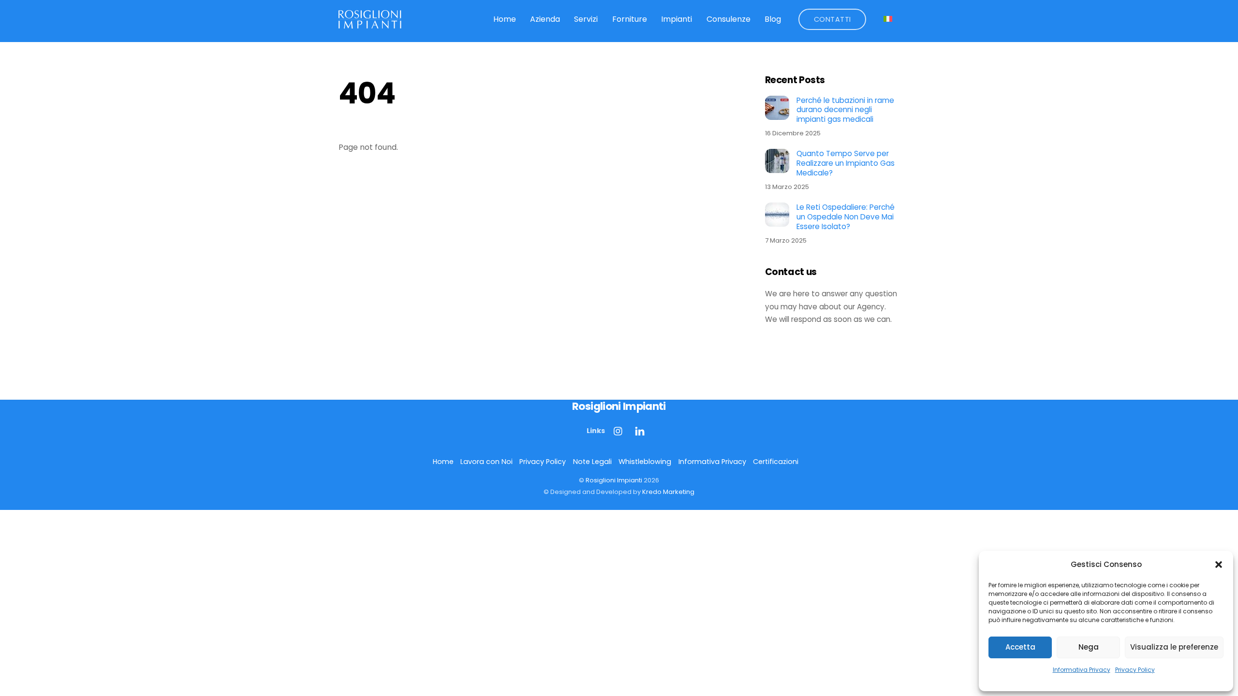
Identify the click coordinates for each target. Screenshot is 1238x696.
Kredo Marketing (668, 491)
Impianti (676, 19)
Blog (773, 19)
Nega (1088, 647)
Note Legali (592, 461)
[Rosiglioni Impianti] (370, 23)
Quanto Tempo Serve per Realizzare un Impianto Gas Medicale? (845, 163)
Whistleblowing (645, 461)
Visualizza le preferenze (1174, 647)
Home (504, 19)
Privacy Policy (1135, 670)
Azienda (545, 19)
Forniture (629, 19)
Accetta (1020, 647)
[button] (1218, 564)
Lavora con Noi (486, 461)
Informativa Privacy (1081, 670)
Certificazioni (775, 461)
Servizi (586, 19)
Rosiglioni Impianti (614, 480)
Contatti (832, 19)
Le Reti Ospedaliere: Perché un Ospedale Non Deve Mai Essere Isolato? (845, 217)
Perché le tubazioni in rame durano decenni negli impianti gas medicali (845, 110)
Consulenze (729, 19)
